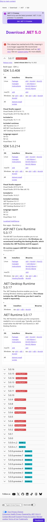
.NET (22, 8)
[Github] (23, 494)
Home (4, 8)
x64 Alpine (31, 84)
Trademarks (23, 519)
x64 (26, 81)
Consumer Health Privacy (11, 514)
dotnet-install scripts (17, 103)
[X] (18, 494)
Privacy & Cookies (29, 517)
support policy (23, 52)
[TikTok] (32, 494)
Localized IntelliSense (11, 221)
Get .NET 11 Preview (24, 21)
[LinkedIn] (27, 494)
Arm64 (32, 81)
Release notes (7, 63)
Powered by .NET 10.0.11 (31, 514)
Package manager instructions (16, 83)
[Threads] (36, 494)
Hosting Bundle (18, 278)
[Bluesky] (41, 494)
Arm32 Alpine (30, 88)
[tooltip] (26, 58)
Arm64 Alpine (30, 86)
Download (13, 8)
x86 (21, 96)
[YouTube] (14, 494)
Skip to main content (8, 1)
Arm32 (39, 81)
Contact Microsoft (9, 517)
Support (19, 517)
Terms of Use (13, 519)
